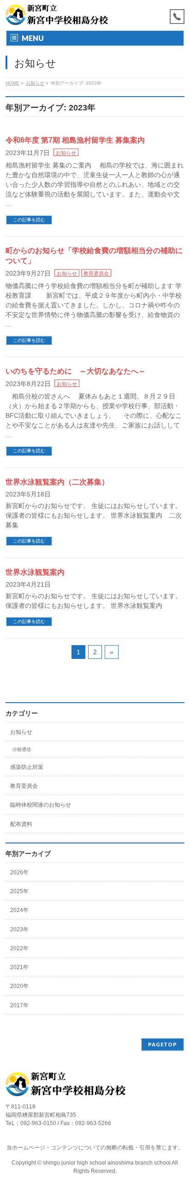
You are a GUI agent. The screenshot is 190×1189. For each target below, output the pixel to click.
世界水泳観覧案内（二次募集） (57, 482)
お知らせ (66, 153)
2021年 (19, 967)
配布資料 (21, 824)
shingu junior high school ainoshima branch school (107, 1163)
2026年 (19, 872)
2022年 (19, 948)
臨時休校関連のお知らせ (40, 805)
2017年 (19, 1005)
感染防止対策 (26, 767)
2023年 (19, 929)
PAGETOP (162, 1044)
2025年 (19, 891)
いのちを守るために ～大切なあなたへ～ (76, 371)
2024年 (19, 910)
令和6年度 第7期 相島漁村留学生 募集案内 (75, 140)
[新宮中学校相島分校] (56, 15)
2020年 (19, 986)
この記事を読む (29, 219)
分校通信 (21, 749)
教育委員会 (96, 273)
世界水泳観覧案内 (35, 572)
